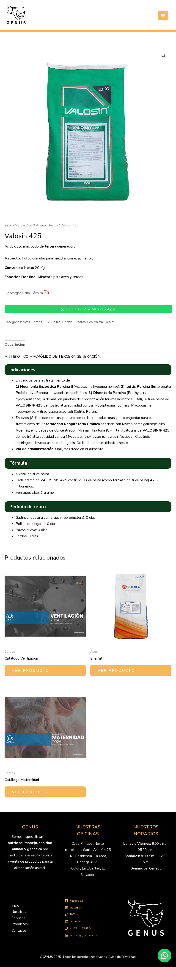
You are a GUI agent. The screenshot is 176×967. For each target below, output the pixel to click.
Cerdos (37, 322)
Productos (19, 924)
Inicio (8, 225)
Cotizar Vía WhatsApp (91, 309)
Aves (26, 322)
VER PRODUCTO (30, 670)
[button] (164, 56)
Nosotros (18, 911)
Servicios (18, 918)
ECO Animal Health (43, 225)
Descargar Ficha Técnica (24, 293)
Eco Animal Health (101, 322)
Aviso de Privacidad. (122, 957)
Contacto (18, 930)
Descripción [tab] (15, 344)
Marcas (20, 225)
